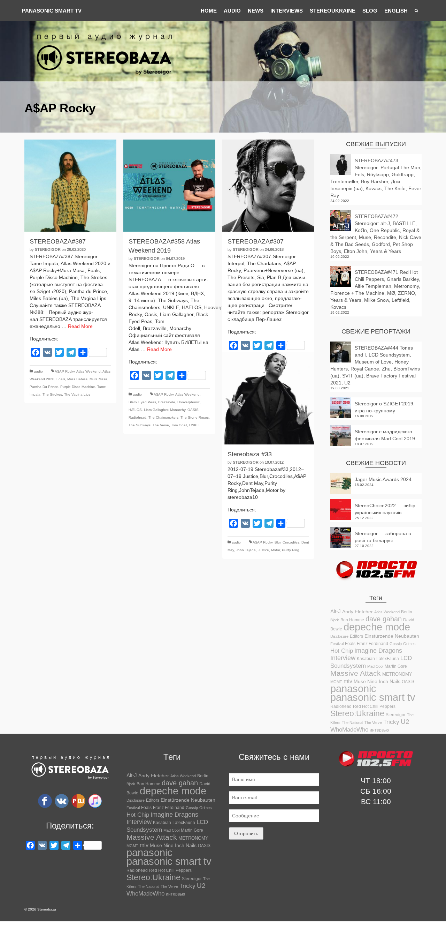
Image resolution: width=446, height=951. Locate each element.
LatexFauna (387, 658)
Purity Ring (290, 550)
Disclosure (339, 636)
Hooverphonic (188, 402)
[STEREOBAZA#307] (268, 186)
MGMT (336, 682)
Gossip (396, 644)
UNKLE (195, 425)
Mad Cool (375, 666)
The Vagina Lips (77, 394)
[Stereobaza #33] (268, 398)
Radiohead (137, 417)
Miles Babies (77, 379)
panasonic (353, 688)
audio (38, 371)
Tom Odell (179, 425)
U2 (405, 721)
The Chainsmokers (163, 417)
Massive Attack (355, 673)
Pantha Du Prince (44, 387)
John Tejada (246, 550)
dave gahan (384, 619)
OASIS (193, 410)
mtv (348, 681)
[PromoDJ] (78, 800)
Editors (356, 636)
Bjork (334, 620)
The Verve (161, 425)
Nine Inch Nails (383, 681)
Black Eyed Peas (142, 402)
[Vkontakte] (61, 800)
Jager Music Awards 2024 (383, 479)
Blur (277, 542)
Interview (342, 657)
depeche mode (377, 626)
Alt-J (335, 611)
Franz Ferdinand (372, 643)
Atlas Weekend (88, 371)
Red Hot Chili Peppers (374, 706)
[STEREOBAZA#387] (70, 186)
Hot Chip (341, 650)
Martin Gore (396, 666)
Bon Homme (352, 619)
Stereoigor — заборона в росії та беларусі (383, 537)
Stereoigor (48, 249)
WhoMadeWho (349, 729)
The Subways (140, 425)
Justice (263, 550)
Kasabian (366, 658)
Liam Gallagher (156, 410)
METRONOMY (397, 674)
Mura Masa (98, 379)
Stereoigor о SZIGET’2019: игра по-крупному (385, 407)
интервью (379, 730)
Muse (360, 681)
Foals (60, 379)
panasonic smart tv (372, 697)
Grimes (409, 644)
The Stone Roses (194, 417)
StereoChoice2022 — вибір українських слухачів (385, 509)
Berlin (406, 611)
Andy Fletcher (357, 611)
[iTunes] (95, 800)
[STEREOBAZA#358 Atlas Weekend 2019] (169, 186)
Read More (80, 326)
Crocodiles (291, 542)
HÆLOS (135, 410)
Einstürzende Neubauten (391, 636)
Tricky (391, 721)
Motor (275, 550)
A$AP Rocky (65, 371)
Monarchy (177, 410)
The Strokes (52, 394)
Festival (337, 644)
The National (352, 722)
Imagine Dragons (378, 650)
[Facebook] (45, 800)
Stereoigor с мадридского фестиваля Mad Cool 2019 (385, 435)
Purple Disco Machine (77, 387)
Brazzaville (166, 402)
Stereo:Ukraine (357, 713)
